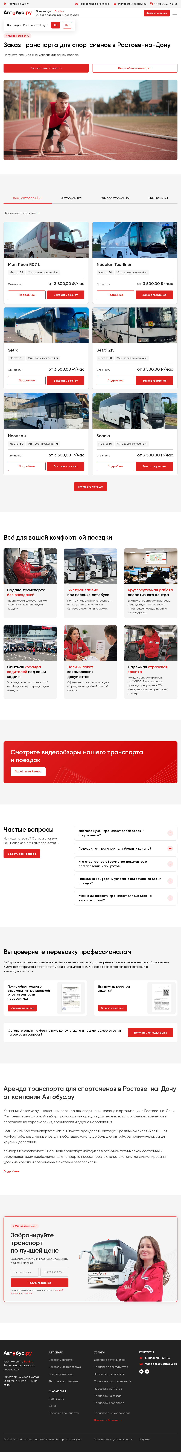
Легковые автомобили (63, 1381)
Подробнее (27, 295)
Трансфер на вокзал (107, 1396)
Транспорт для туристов (111, 1366)
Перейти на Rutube (28, 771)
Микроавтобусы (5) (115, 198)
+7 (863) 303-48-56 (165, 3)
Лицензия (144, 1439)
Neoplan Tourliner (114, 264)
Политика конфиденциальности (113, 1439)
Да (55, 25)
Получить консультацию (150, 1032)
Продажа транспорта (64, 1413)
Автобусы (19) (71, 198)
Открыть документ (22, 1008)
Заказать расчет (66, 295)
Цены (52, 1405)
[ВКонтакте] (141, 1371)
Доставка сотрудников (109, 1359)
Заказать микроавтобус (65, 1366)
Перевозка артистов (108, 1388)
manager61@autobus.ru (161, 1363)
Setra (13, 350)
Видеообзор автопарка (134, 68)
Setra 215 (105, 350)
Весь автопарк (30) (27, 198)
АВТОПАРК (56, 1352)
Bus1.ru (59, 11)
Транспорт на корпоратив (112, 1413)
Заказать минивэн (60, 1374)
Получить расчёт (39, 1282)
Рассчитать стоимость (46, 68)
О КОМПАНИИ (58, 1391)
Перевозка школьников (109, 1374)
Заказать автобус (60, 1359)
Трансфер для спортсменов (113, 1381)
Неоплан (17, 435)
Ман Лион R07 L (24, 264)
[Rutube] (147, 1371)
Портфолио (56, 1398)
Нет (67, 25)
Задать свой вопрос (22, 853)
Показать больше (90, 486)
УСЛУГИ (99, 1352)
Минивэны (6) (158, 198)
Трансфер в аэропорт (109, 1403)
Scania (103, 435)
